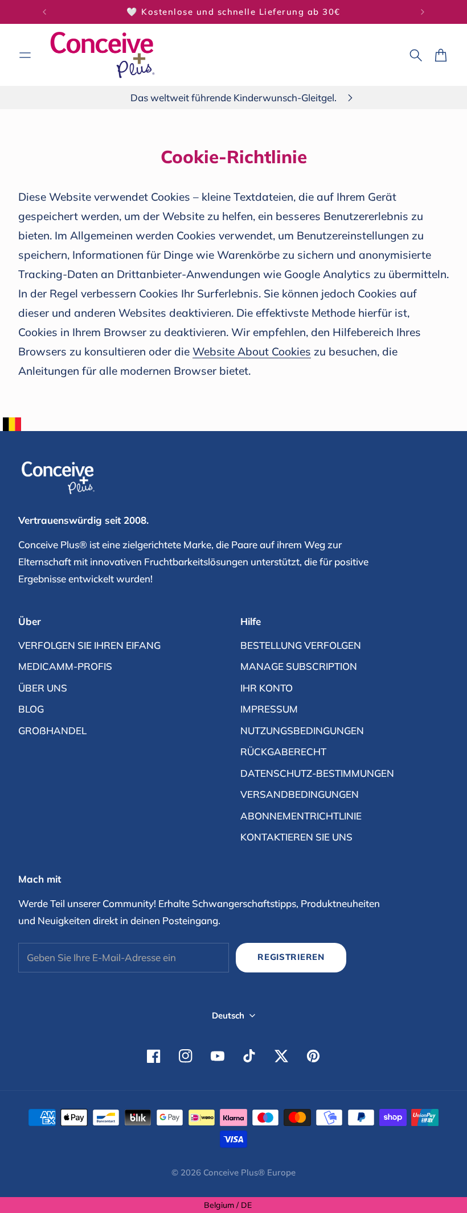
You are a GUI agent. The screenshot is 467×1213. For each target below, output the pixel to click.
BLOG (31, 709)
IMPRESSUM (269, 709)
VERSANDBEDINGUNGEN (299, 794)
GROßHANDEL (52, 730)
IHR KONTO (266, 688)
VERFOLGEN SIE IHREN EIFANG (89, 645)
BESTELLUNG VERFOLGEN (300, 645)
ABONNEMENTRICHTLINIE (301, 816)
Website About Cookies (251, 351)
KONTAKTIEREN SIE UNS (296, 837)
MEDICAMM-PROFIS (65, 666)
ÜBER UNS (42, 688)
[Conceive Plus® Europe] (102, 55)
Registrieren (291, 956)
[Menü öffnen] (25, 55)
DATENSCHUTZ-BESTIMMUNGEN (317, 773)
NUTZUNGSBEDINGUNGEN (302, 730)
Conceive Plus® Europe (249, 1172)
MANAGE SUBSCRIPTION (298, 666)
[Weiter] (422, 12)
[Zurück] (44, 12)
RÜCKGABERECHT (283, 751)
